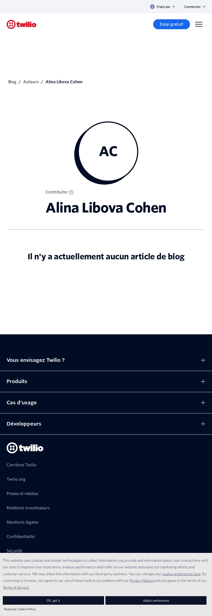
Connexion (192, 7)
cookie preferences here (181, 574)
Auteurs (31, 82)
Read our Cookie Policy (20, 609)
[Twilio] (21, 24)
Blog (12, 82)
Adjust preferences (156, 600)
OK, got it (53, 600)
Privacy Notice (141, 580)
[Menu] (198, 24)
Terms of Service (16, 587)
